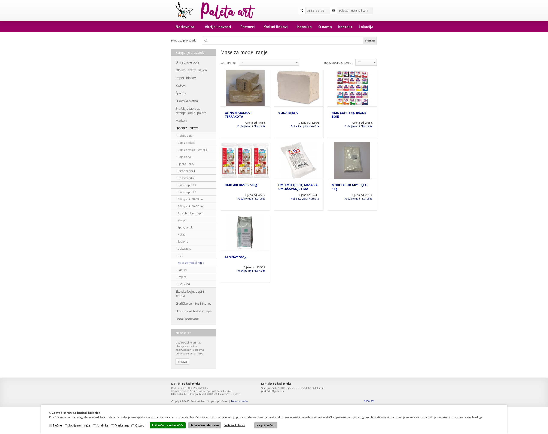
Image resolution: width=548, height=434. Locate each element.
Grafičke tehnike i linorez (193, 303)
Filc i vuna (184, 284)
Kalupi (181, 220)
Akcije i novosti (218, 26)
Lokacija (366, 26)
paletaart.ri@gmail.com (353, 10)
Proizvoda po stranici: (337, 62)
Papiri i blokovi (186, 78)
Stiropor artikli (186, 171)
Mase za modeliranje (191, 263)
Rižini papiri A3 (187, 192)
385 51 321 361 (316, 10)
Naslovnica (185, 26)
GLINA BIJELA (288, 113)
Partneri (247, 26)
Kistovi (181, 85)
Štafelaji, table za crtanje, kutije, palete (191, 110)
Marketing (122, 425)
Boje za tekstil (186, 143)
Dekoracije (184, 248)
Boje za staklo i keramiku (193, 150)
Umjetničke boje (188, 62)
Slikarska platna (187, 101)
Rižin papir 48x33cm (190, 199)
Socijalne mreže (79, 425)
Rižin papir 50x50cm (190, 206)
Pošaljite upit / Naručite (251, 126)
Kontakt (345, 26)
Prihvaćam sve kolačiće (167, 425)
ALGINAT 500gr (236, 257)
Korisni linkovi (276, 26)
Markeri (181, 120)
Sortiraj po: (228, 62)
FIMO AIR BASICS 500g (241, 185)
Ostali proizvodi (187, 319)
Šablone (183, 241)
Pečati (181, 234)
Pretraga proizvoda (184, 40)
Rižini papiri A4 (187, 185)
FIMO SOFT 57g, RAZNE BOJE (349, 114)
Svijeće (182, 277)
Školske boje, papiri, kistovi (190, 293)
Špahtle (181, 93)
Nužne (57, 425)
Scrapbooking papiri (190, 213)
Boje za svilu (185, 157)
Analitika (102, 425)
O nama (325, 26)
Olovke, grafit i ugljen (191, 70)
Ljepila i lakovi (186, 164)
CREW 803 (369, 401)
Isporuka (304, 26)
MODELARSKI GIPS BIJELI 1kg (350, 187)
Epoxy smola (185, 227)
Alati (180, 256)
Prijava (182, 361)
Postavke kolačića (239, 401)
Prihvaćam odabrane (205, 425)
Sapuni (182, 270)
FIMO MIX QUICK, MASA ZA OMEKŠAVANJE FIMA (298, 187)
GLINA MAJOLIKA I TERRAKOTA (238, 114)
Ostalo (139, 425)
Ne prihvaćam (265, 425)
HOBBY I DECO (187, 128)
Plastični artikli (186, 178)
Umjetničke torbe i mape (194, 311)
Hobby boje (185, 136)
